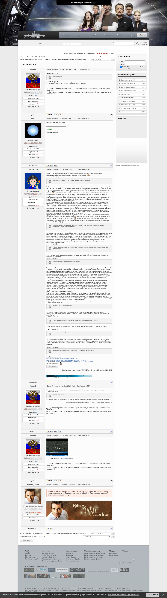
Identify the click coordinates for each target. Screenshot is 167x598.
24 (36, 382)
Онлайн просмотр (92, 551)
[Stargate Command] (28, 571)
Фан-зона (52, 555)
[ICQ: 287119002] (60, 115)
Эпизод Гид (94, 35)
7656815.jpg (63, 458)
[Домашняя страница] (56, 115)
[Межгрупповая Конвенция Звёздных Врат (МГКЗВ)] (29, 577)
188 (37, 152)
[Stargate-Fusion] (124, 571)
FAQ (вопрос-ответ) (31, 559)
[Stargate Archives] (61, 571)
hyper (33, 119)
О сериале (66, 35)
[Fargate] (65, 577)
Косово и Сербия (50, 59)
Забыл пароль (132, 69)
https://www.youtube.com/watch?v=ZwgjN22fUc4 (61, 358)
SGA (47, 553)
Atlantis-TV (45, 555)
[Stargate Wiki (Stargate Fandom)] (97, 571)
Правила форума (102, 53)
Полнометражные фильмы (51, 559)
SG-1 (43, 553)
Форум (142, 35)
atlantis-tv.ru (30, 59)
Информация (71, 551)
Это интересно (47, 561)
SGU (52, 553)
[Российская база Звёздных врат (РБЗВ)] (43, 577)
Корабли (77, 559)
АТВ (27, 551)
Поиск (111, 53)
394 (88, 386)
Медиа (131, 35)
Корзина (39, 59)
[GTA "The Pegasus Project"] (78, 577)
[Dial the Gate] (51, 571)
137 (37, 202)
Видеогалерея (113, 555)
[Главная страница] (34, 35)
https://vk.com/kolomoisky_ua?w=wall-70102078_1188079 (74, 361)
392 (88, 119)
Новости (80, 35)
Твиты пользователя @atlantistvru (127, 165)
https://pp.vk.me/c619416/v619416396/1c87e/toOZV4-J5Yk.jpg (66, 360)
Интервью (45, 557)
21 (37, 101)
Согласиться (152, 594)
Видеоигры (52, 557)
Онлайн (119, 35)
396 (88, 485)
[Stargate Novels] (76, 571)
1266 (36, 518)
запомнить (125, 66)
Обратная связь (30, 557)
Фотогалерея (113, 553)
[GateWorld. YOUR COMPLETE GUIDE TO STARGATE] (40, 571)
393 (88, 169)
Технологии (69, 559)
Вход (40, 44)
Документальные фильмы (93, 559)
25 (40, 57)
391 (88, 69)
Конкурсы (28, 555)
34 (36, 165)
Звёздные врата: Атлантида (93, 555)
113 (36, 528)
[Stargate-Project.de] (114, 571)
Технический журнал (72, 561)
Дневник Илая (57, 561)
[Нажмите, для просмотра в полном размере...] (57, 455)
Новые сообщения (70, 53)
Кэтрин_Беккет (33, 485)
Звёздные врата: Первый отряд (94, 553)
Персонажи (69, 555)
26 (42, 57)
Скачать (107, 35)
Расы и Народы (71, 557)
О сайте (27, 553)
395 (88, 435)
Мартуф (33, 69)
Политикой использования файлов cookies (123, 595)
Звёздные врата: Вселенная (93, 557)
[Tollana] (54, 577)
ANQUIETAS (33, 169)
